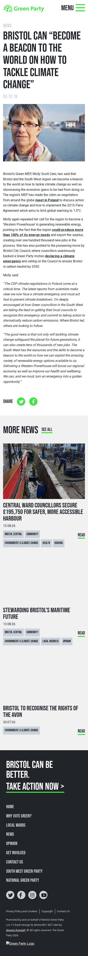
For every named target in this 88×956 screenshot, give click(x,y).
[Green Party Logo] (23, 8)
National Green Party (22, 880)
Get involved (15, 853)
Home (10, 807)
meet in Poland (47, 200)
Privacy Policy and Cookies (21, 911)
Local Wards (15, 825)
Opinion (11, 843)
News (10, 834)
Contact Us (14, 862)
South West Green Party (24, 871)
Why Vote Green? (19, 816)
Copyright (47, 911)
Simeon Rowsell (15, 930)
